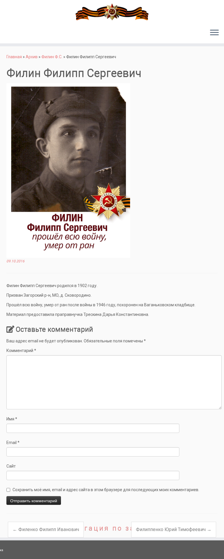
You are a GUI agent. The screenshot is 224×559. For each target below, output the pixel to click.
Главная (14, 56)
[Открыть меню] (214, 33)
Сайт (11, 466)
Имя (11, 419)
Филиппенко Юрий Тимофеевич (173, 529)
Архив (32, 56)
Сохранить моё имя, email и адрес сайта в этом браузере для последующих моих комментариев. (106, 489)
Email (13, 442)
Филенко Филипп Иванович (46, 529)
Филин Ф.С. (51, 56)
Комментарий (21, 350)
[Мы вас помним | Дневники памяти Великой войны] (112, 12)
